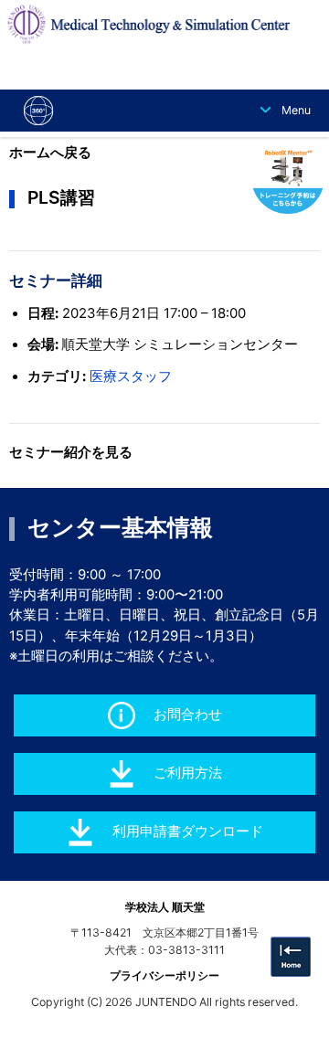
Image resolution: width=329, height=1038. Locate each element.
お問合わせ (188, 714)
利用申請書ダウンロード (187, 831)
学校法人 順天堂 (165, 907)
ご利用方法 (188, 773)
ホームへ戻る (50, 152)
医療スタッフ (131, 376)
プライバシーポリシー (164, 975)
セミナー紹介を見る (71, 452)
